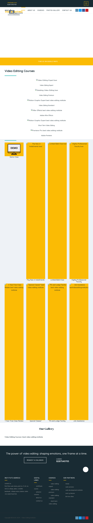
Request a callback (35, 460)
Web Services (69, 487)
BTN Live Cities (69, 497)
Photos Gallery (53, 10)
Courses (40, 10)
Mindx (67, 484)
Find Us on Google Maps (48, 61)
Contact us (67, 10)
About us (31, 10)
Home (23, 10)
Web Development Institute (74, 490)
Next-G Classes (70, 493)
